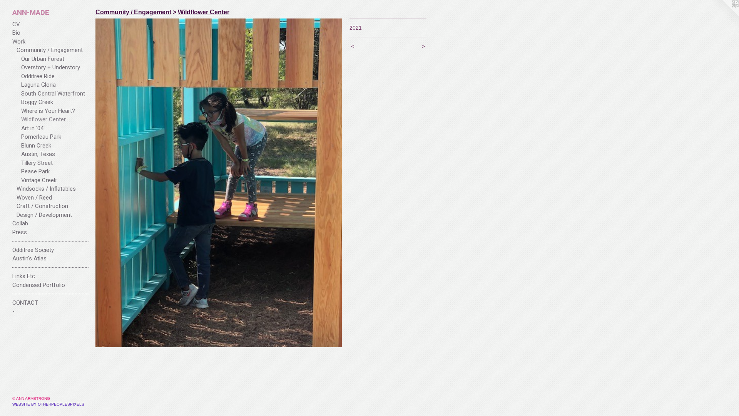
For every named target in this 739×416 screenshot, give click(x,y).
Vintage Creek (39, 180)
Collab (20, 223)
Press (19, 232)
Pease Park (35, 171)
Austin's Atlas (29, 258)
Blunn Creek (36, 145)
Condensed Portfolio (38, 285)
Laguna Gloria (38, 84)
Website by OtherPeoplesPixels (48, 404)
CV (16, 24)
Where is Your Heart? (48, 110)
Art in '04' (33, 128)
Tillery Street (37, 162)
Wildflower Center (43, 119)
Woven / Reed (34, 197)
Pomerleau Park (41, 136)
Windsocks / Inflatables (46, 188)
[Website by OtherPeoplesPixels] (723, 15)
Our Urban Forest (42, 58)
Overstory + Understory (50, 67)
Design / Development (44, 214)
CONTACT (25, 302)
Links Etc (23, 276)
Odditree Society (33, 250)
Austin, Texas (38, 154)
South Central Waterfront (53, 93)
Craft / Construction (42, 206)
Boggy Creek (37, 102)
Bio (16, 32)
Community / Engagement (50, 50)
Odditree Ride (38, 76)
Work (18, 41)
